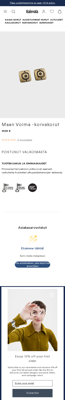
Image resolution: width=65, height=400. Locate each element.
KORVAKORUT (30, 23)
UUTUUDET (56, 20)
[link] (44, 11)
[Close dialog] (52, 294)
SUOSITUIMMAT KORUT (35, 20)
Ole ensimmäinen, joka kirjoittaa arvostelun (32, 265)
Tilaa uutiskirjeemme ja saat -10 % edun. (32, 3)
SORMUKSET (46, 23)
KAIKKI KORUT (13, 20)
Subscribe (32, 393)
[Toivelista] (52, 11)
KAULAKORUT (13, 23)
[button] (5, 11)
